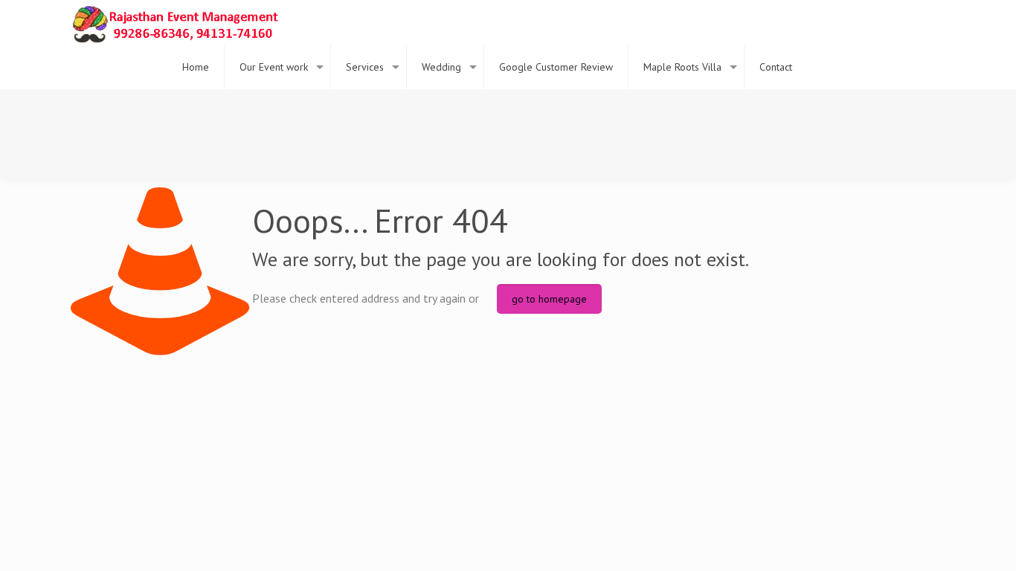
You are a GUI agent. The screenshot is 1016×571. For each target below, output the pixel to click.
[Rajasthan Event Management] (175, 22)
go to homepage (549, 299)
